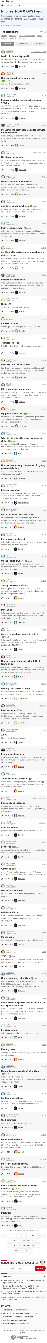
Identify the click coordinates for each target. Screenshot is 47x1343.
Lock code (6, 846)
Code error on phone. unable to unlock (19, 634)
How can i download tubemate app (17, 78)
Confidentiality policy (31, 1330)
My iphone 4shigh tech (12, 413)
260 (16, 1250)
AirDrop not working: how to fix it (15, 1310)
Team (11, 1330)
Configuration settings (12, 1098)
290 (21, 1250)
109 (14, 1241)
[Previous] (3, 1236)
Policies (23, 1333)
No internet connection (12, 157)
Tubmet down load (10, 343)
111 (23, 1241)
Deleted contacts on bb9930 (14, 1163)
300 (26, 1250)
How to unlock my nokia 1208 (15, 978)
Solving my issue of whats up (15, 585)
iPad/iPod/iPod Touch (27, 36)
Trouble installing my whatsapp (16, 778)
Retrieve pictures (9, 323)
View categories (6, 25)
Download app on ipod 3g (13, 803)
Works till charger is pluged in (15, 56)
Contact (41, 1330)
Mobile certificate (9, 912)
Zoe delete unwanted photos (15, 206)
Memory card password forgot (15, 688)
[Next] (43, 1236)
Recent (8, 44)
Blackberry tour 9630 (11, 710)
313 (31, 1250)
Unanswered (24, 44)
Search (41, 32)
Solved (40, 44)
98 (38, 1236)
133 (28, 1245)
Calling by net (7, 937)
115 (9, 1245)
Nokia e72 (6, 304)
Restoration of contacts (12, 754)
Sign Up (5, 1330)
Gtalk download (8, 1120)
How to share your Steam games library (18, 1317)
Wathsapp (6, 868)
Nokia (3, 38)
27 (23, 1236)
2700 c (4, 956)
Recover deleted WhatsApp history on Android (20, 1313)
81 (33, 1236)
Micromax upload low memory (16, 389)
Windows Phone (20, 38)
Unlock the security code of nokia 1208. (20, 1071)
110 (18, 1241)
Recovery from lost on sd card (15, 364)
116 (14, 1245)
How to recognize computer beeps (16, 1324)
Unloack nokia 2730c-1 (12, 561)
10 (19, 1236)
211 (38, 1245)
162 (33, 1245)
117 (18, 1245)
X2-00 (4, 734)
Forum (9, 5)
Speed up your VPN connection (14, 1320)
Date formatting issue (11, 1139)
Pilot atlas (6, 1213)
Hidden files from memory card (16, 181)
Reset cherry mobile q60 (13, 279)
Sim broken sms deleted (13, 539)
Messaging (6, 609)
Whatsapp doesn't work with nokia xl (18, 514)
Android (4, 36)
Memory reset (8, 1049)
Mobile (17, 5)
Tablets (10, 38)
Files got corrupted (10, 490)
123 (23, 1245)
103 (9, 1241)
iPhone (39, 36)
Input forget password (11, 228)
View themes (16, 25)
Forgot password (9, 1030)
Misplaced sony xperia (12, 890)
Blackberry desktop (10, 827)
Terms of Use (18, 1330)
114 (38, 1241)
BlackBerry (13, 36)
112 (28, 1241)
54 (28, 1236)
